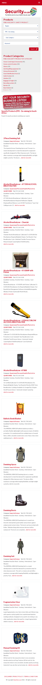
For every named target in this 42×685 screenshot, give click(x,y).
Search (33, 49)
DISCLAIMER (8, 676)
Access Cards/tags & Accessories (13, 61)
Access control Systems (10, 64)
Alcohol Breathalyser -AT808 (15, 370)
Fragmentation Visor (12, 602)
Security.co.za (17, 680)
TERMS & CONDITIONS (31, 676)
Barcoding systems (9, 83)
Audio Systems (8, 76)
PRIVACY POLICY (18, 676)
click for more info (26, 158)
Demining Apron (10, 464)
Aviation (6, 78)
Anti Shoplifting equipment (11, 69)
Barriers (6, 85)
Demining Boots (10, 510)
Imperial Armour (15, 141)
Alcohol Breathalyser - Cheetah (16, 222)
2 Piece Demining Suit (12, 138)
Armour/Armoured (9, 71)
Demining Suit (9, 556)
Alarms (6, 66)
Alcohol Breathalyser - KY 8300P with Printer (18, 271)
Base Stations (7, 88)
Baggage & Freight (9, 80)
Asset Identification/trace (11, 73)
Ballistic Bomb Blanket (12, 418)
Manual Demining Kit (12, 648)
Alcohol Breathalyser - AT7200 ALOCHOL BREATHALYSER (20, 185)
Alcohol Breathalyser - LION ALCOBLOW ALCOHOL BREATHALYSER (20, 321)
